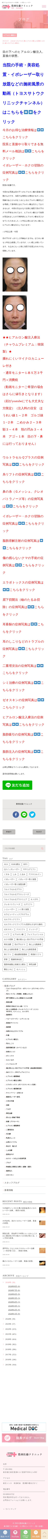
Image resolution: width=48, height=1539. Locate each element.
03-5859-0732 (8, 1494)
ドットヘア (33, 929)
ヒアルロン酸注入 (10, 35)
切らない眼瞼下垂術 (13, 1117)
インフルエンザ (11, 1064)
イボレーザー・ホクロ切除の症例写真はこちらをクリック (23, 524)
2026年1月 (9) (14, 1314)
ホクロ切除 (8, 939)
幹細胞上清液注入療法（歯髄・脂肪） (19, 1167)
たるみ (22, 874)
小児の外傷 (10, 1101)
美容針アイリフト (12, 1023)
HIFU (25, 864)
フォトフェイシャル (35, 934)
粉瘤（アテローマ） (13, 1121)
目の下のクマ (20, 944)
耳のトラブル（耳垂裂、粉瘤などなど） (20, 994)
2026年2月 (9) (14, 1310)
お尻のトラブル (11, 1142)
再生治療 (7, 944)
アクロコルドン (35, 874)
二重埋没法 (10, 1130)
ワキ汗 (8, 1109)
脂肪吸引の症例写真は (18, 734)
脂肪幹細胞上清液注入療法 (14, 964)
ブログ (8, 1162)
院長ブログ (9, 986)
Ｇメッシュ (20, 969)
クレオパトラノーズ (12, 904)
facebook (16, 814)
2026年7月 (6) (14, 1290)
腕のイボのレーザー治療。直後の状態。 (18, 1261)
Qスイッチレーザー (12, 869)
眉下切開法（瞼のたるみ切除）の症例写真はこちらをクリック (23, 607)
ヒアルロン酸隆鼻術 (13, 1126)
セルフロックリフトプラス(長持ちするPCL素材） (24, 924)
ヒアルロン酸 (18, 934)
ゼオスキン (8, 929)
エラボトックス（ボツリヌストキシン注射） (21, 1084)
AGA (6, 864)
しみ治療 (9, 1150)
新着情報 (8, 1190)
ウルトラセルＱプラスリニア (15, 899)
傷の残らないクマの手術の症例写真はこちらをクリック (23, 565)
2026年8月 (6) (14, 1286)
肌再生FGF (10, 1154)
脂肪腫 (8, 1027)
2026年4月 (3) (14, 1302)
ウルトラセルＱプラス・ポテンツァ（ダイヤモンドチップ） (25, 990)
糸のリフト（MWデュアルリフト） (18, 1072)
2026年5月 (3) (14, 1298)
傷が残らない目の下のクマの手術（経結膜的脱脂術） (24, 1068)
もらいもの (10, 1060)
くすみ (6, 874)
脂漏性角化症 (16, 959)
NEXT (39, 832)
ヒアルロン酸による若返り (34, 41)
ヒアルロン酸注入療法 (14, 1080)
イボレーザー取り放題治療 (14, 884)
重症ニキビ (8, 969)
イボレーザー (9, 879)
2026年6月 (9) (14, 1294)
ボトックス (10, 1056)
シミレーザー (9, 909)
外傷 (7, 1035)
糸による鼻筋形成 (29, 949)
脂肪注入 (9, 1171)
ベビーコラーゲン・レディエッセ (17, 1019)
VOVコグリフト (29, 869)
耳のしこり (10, 1043)
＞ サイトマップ (9, 1509)
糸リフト (7, 954)
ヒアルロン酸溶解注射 (14, 1089)
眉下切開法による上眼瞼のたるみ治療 (19, 998)
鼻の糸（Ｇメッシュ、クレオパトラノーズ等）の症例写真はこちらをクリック (23, 499)
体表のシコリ (10, 1052)
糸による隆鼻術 (35, 944)
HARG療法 (15, 864)
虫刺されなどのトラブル (14, 1031)
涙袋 (7, 1105)
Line (24, 814)
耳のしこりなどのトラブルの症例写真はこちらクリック (23, 649)
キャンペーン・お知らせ (14, 1093)
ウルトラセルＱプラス (13, 889)
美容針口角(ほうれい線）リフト (17, 1006)
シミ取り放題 (23, 909)
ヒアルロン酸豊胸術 (13, 1076)
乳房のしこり (10, 1138)
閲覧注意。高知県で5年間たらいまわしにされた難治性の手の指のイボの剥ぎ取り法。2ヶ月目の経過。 (20, 1236)
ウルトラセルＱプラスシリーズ (16, 894)
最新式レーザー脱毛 (13, 1097)
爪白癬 (8, 1134)
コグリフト (28, 904)
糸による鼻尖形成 (11, 949)
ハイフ (6, 934)
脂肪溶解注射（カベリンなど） (17, 1047)
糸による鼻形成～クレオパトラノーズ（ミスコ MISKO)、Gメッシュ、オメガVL (23, 1010)
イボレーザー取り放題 (27, 879)
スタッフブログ (12, 1183)
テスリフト (20, 929)
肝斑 (6, 959)
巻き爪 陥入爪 (11, 1146)
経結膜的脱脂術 (21, 954)
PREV (9, 832)
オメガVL (34, 899)
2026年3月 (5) (14, 1306)
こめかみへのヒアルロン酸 (17, 41)
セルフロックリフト (12, 919)
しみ (14, 874)
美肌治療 (9, 1002)
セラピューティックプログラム (16, 914)
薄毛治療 (32, 964)
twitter (32, 814)
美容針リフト (36, 954)
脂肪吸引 (9, 1015)
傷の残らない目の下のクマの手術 (29, 939)
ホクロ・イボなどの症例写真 (16, 1158)
